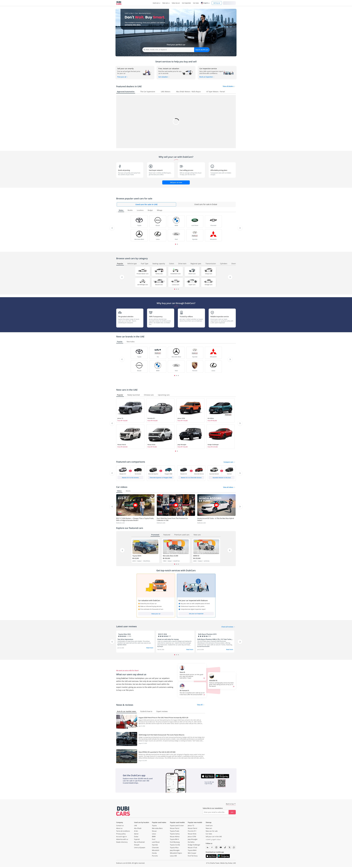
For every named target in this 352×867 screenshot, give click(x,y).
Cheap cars (208, 274)
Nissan (154, 831)
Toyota (154, 826)
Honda (154, 853)
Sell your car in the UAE (214, 837)
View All (199, 705)
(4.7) (169, 636)
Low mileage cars (142, 284)
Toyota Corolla (175, 845)
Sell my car (216, 3)
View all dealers (228, 86)
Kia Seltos (211, 418)
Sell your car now (176, 182)
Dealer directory (122, 842)
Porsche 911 (151, 418)
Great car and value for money (168, 639)
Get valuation (163, 77)
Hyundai (155, 845)
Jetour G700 (181, 418)
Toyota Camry (174, 834)
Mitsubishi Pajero (176, 853)
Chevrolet (155, 848)
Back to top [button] (230, 804)
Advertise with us (122, 839)
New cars (209, 828)
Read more (149, 648)
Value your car (155, 614)
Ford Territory (192, 856)
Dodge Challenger (213, 444)
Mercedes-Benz (157, 828)
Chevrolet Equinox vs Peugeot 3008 (161, 477)
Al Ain (136, 831)
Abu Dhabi (137, 828)
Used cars (209, 826)
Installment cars (175, 274)
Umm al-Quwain (139, 848)
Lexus (154, 834)
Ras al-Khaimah (139, 842)
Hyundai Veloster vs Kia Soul (222, 477)
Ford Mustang (175, 842)
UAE (135, 826)
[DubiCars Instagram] (216, 847)
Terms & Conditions (123, 831)
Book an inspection (206, 77)
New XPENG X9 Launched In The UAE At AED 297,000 (157, 752)
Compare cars (228, 462)
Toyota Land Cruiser (177, 826)
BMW (154, 837)
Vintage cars (208, 284)
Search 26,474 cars (201, 50)
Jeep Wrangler (182, 444)
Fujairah (137, 839)
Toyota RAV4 (136, 556)
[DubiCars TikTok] (225, 847)
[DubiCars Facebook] (212, 847)
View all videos (228, 487)
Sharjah (136, 845)
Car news (209, 834)
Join (232, 812)
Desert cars (192, 274)
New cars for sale (212, 831)
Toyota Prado (174, 831)
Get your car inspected (196, 613)
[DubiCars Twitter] (229, 847)
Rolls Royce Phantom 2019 (207, 634)
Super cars (192, 284)
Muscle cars (159, 284)
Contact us (120, 826)
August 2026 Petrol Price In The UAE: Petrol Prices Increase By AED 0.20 (163, 718)
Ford (153, 839)
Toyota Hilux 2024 (124, 634)
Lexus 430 (173, 856)
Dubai (136, 837)
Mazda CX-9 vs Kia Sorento (130, 477)
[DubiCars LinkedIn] (207, 847)
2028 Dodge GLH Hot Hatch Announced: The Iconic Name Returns (161, 735)
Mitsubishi (155, 850)
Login (229, 3)
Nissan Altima (174, 837)
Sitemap (208, 822)
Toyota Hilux (174, 848)
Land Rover (156, 842)
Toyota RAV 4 (174, 839)
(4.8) (209, 636)
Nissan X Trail (192, 848)
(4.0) (129, 636)
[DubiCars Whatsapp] (234, 847)
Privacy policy (121, 834)
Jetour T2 (120, 418)
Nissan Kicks (151, 444)
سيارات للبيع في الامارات (213, 839)
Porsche (155, 856)
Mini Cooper (192, 853)
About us (119, 828)
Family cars (159, 274)
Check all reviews (227, 627)
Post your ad (122, 77)
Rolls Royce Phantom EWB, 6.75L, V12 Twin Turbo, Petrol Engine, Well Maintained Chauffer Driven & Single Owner (214, 639)
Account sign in (121, 837)
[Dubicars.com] (123, 811)
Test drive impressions (125, 639)
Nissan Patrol (121, 444)
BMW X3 (196, 556)
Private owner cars (142, 274)
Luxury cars (175, 284)
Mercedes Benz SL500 (170, 556)
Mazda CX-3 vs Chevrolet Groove (191, 477)
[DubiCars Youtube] (221, 847)
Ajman (136, 834)
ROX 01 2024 (162, 634)
